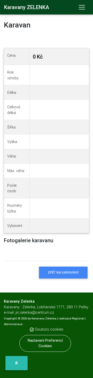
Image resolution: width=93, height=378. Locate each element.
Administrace (13, 324)
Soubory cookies (48, 329)
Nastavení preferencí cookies (45, 343)
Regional (78, 318)
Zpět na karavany (63, 272)
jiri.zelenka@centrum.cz (35, 312)
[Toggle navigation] (82, 7)
